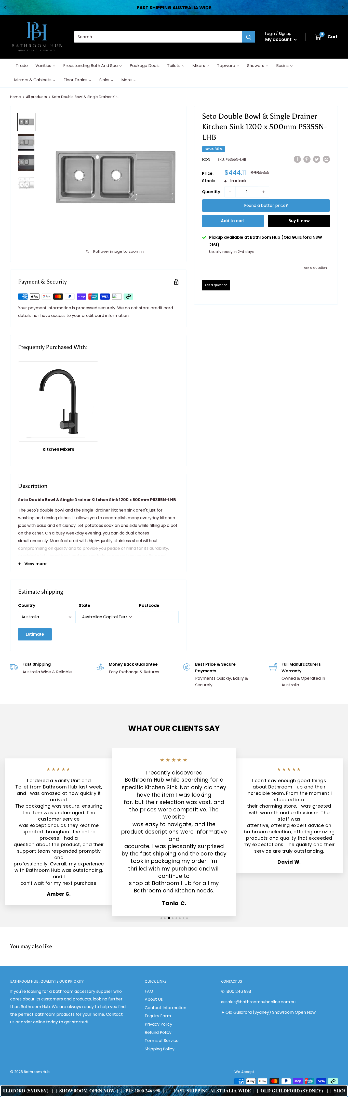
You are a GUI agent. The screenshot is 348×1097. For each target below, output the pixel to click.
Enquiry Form (158, 1016)
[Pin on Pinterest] (307, 159)
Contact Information (165, 1008)
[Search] (248, 37)
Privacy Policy (158, 1024)
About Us (154, 999)
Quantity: (211, 192)
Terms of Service (162, 1041)
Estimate (35, 634)
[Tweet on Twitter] (316, 159)
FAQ (149, 991)
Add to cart (233, 221)
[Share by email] (326, 159)
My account (279, 39)
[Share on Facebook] (297, 159)
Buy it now (299, 221)
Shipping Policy (160, 1049)
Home (15, 96)
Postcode (149, 605)
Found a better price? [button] (266, 205)
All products (36, 96)
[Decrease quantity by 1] (230, 191)
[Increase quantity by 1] (263, 191)
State (84, 605)
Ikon (206, 159)
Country (26, 605)
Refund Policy (158, 1032)
